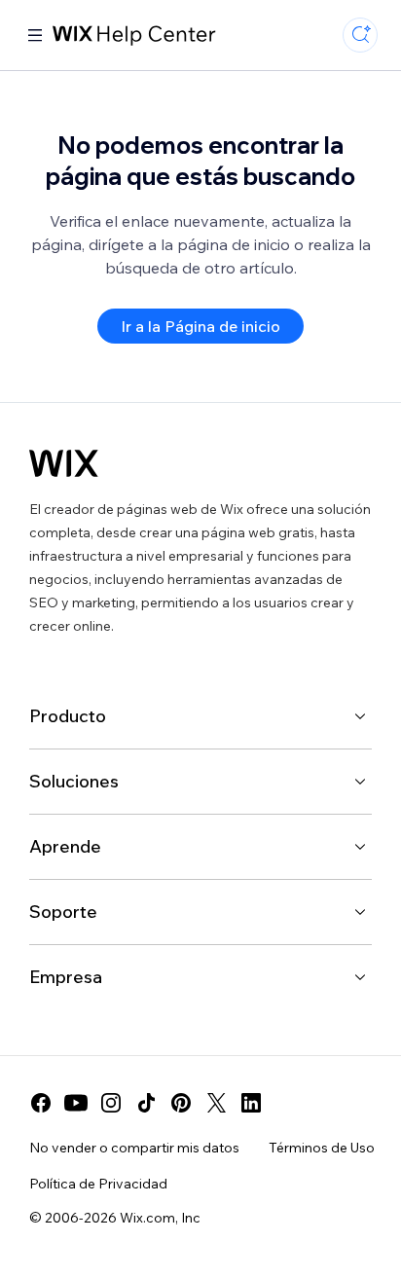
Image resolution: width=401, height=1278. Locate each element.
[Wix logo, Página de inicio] (63, 463)
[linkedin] (251, 1102)
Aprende (65, 846)
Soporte (63, 911)
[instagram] (111, 1102)
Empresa (65, 977)
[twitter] (216, 1102)
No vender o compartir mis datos (134, 1147)
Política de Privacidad (98, 1183)
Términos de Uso (322, 1147)
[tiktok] (146, 1102)
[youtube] (76, 1102)
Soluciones (74, 781)
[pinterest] (181, 1102)
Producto (67, 716)
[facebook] (41, 1102)
